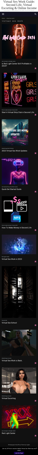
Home (3, 18)
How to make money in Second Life (9, 110)
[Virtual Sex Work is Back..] (19, 343)
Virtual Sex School (9, 323)
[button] (35, 14)
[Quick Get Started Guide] (19, 171)
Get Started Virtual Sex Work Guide (9, 186)
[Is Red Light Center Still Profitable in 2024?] (19, 41)
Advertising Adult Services (8, 148)
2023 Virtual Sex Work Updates (14, 151)
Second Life (4, 320)
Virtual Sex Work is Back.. (12, 361)
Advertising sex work (6, 358)
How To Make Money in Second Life (16, 228)
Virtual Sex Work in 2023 (12, 259)
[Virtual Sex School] (19, 292)
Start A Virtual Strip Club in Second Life (18, 112)
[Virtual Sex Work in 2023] (19, 244)
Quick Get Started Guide (11, 189)
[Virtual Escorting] (19, 381)
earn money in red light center (8, 61)
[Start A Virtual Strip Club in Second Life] (19, 90)
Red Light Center (5, 256)
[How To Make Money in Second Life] (19, 209)
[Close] (36, 448)
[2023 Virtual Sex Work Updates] (19, 132)
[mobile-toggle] (3, 14)
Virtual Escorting (9, 398)
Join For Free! (19, 453)
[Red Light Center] (19, 416)
